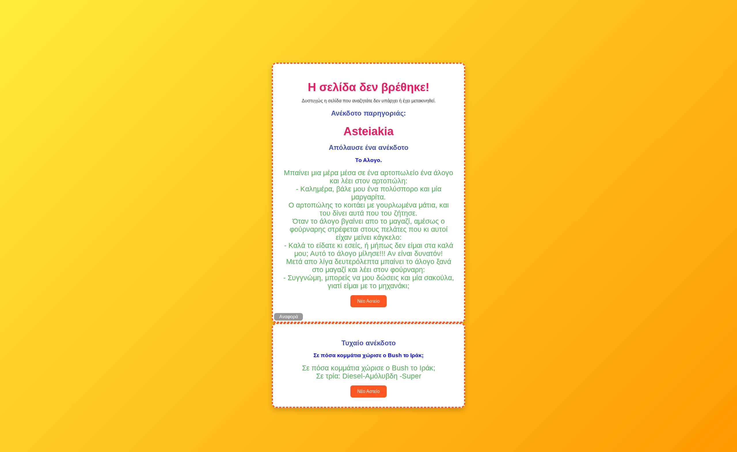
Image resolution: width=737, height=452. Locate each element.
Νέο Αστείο (368, 301)
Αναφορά (288, 316)
